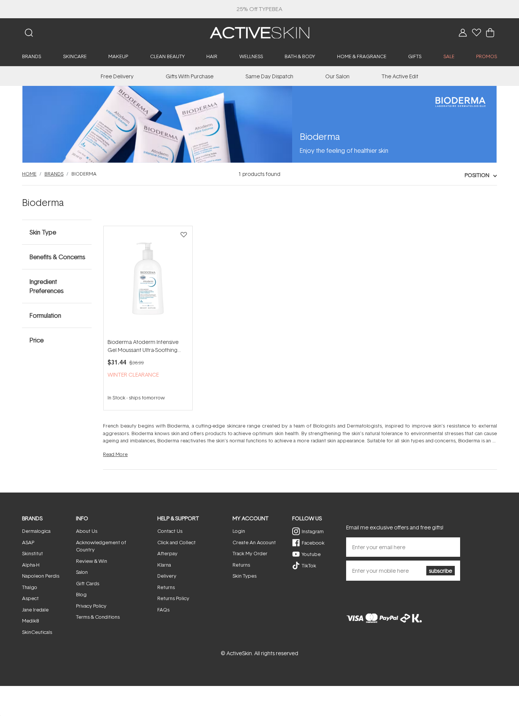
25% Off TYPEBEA (259, 9)
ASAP (28, 542)
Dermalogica (36, 530)
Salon (82, 572)
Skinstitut (32, 553)
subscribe (440, 570)
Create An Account (254, 542)
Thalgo (29, 587)
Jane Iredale (35, 609)
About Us (86, 530)
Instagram (313, 531)
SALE (448, 56)
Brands (53, 173)
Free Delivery (117, 76)
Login (239, 530)
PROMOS (486, 56)
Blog (81, 594)
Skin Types (244, 575)
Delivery (166, 575)
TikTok (309, 565)
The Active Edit (399, 76)
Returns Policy (173, 598)
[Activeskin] (259, 32)
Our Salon (337, 76)
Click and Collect (176, 542)
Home (29, 173)
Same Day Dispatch (269, 76)
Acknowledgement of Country (101, 546)
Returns (166, 587)
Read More (115, 454)
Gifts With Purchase (190, 76)
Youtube (311, 554)
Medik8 (30, 620)
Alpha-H (31, 564)
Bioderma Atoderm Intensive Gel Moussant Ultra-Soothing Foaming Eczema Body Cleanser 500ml (148, 346)
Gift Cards (87, 583)
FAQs (163, 609)
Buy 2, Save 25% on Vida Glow (259, 9)
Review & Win (91, 561)
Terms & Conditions (98, 616)
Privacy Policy (91, 605)
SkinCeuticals (37, 632)
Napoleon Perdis (40, 575)
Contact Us (169, 530)
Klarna (164, 564)
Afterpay (167, 553)
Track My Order (250, 553)
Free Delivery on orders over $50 (259, 9)
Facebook (313, 542)
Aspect (30, 598)
